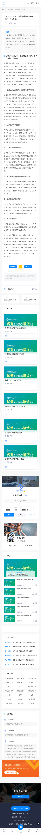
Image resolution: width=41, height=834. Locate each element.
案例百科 (10, 9)
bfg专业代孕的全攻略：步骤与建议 (24, 664)
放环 (9, 687)
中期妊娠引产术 (9, 691)
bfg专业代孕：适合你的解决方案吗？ (25, 642)
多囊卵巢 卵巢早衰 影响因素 (15, 406)
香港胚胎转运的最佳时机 (24, 606)
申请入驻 (20, 796)
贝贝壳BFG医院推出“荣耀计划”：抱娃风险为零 (9, 683)
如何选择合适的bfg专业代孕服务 (23, 660)
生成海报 (34, 289)
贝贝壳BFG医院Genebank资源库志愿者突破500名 (20, 683)
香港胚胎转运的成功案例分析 (25, 580)
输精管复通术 (20, 691)
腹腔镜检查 (32, 699)
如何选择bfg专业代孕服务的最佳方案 (25, 646)
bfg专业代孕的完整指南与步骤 (23, 651)
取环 (20, 687)
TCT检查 (9, 695)
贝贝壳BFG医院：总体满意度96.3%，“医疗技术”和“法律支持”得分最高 (32, 679)
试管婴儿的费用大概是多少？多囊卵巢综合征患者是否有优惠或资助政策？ (30, 300)
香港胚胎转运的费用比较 (24, 598)
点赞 (29, 266)
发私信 (21, 515)
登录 (32, 3)
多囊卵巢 (17, 9)
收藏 (14, 266)
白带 (32, 695)
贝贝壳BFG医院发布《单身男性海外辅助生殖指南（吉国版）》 (32, 683)
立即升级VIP (10, 772)
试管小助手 (10, 289)
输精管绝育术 (32, 691)
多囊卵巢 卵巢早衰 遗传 (13, 433)
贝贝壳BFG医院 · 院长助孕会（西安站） (9, 679)
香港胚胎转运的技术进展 (24, 615)
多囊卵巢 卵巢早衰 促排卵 (14, 354)
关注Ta (10, 515)
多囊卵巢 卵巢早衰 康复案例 (15, 328)
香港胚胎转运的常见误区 (24, 589)
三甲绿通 (32, 703)
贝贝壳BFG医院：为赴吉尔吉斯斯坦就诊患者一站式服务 (20, 679)
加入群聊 (13, 546)
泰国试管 (20, 703)
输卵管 (20, 699)
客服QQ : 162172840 (21, 808)
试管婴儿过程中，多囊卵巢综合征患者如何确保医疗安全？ (10, 300)
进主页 (33, 515)
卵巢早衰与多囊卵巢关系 (14, 380)
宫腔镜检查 (9, 703)
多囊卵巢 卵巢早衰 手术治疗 (15, 459)
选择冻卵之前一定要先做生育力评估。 (17, 735)
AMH (9, 699)
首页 (4, 9)
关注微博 (29, 546)
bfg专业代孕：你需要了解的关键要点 (25, 655)
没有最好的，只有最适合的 (13, 724)
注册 (37, 3)
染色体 (20, 695)
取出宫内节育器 (32, 687)
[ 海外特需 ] (8, 642)
